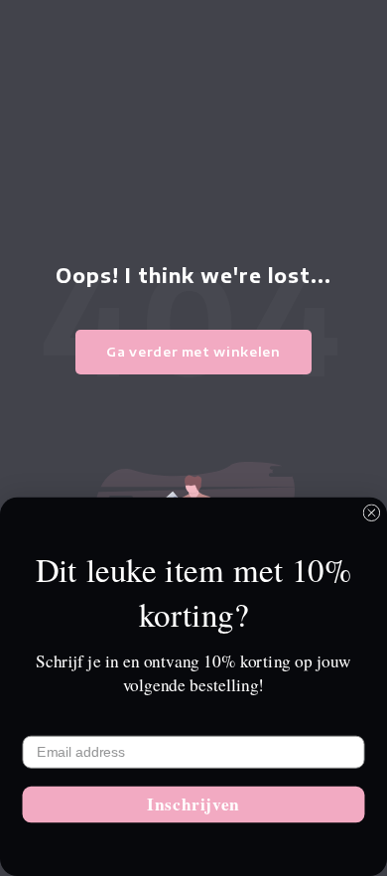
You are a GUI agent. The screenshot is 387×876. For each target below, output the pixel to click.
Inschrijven (193, 804)
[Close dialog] (371, 513)
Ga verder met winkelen (193, 352)
